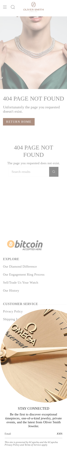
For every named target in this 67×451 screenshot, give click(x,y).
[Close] (61, 329)
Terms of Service (33, 444)
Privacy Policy (12, 444)
